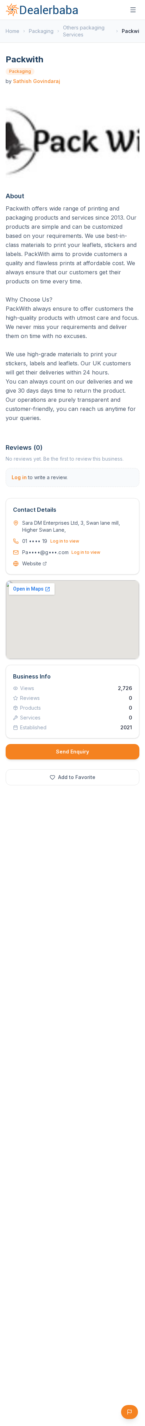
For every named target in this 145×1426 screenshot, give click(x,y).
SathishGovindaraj (36, 81)
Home (12, 31)
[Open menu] (133, 10)
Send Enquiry (72, 752)
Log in (19, 477)
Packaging (41, 31)
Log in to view (64, 541)
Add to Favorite (76, 777)
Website (31, 563)
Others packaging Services (84, 31)
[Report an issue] (129, 1412)
